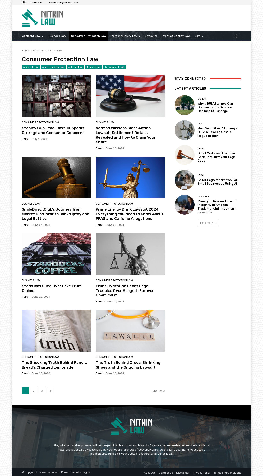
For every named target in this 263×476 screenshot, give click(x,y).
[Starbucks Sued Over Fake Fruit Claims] (56, 254)
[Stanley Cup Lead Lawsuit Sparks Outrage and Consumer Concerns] (56, 96)
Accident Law (30, 66)
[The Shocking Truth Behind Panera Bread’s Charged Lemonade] (56, 331)
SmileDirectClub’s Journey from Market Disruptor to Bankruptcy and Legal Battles (55, 214)
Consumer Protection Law (40, 122)
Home (25, 50)
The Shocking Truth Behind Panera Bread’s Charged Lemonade (54, 365)
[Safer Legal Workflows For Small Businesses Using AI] (185, 180)
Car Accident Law (114, 66)
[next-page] (50, 390)
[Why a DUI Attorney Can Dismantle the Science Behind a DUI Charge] (185, 105)
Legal (201, 149)
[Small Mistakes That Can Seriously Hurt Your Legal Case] (185, 155)
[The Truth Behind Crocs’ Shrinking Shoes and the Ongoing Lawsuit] (130, 331)
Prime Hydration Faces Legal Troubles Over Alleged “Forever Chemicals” (125, 291)
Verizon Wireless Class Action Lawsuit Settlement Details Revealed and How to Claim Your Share (126, 135)
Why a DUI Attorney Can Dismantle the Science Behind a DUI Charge (215, 107)
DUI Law (202, 99)
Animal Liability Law (53, 66)
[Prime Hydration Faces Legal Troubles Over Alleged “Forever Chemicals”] (130, 254)
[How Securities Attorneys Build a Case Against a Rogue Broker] (185, 130)
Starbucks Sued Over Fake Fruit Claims (51, 288)
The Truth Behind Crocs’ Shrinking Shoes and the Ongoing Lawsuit (128, 365)
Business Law (93, 66)
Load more (206, 223)
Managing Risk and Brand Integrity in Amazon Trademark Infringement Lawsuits (217, 206)
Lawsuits (203, 196)
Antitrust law (75, 66)
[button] (236, 36)
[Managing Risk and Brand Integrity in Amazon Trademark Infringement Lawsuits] (185, 205)
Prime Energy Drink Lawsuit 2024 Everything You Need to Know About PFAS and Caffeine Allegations (130, 214)
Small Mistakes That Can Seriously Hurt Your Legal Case (217, 157)
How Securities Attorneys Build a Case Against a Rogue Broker (218, 132)
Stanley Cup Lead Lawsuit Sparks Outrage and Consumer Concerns (53, 130)
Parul (25, 139)
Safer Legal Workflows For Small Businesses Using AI (218, 182)
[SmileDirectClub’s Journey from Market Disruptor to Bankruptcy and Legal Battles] (56, 177)
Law (200, 124)
